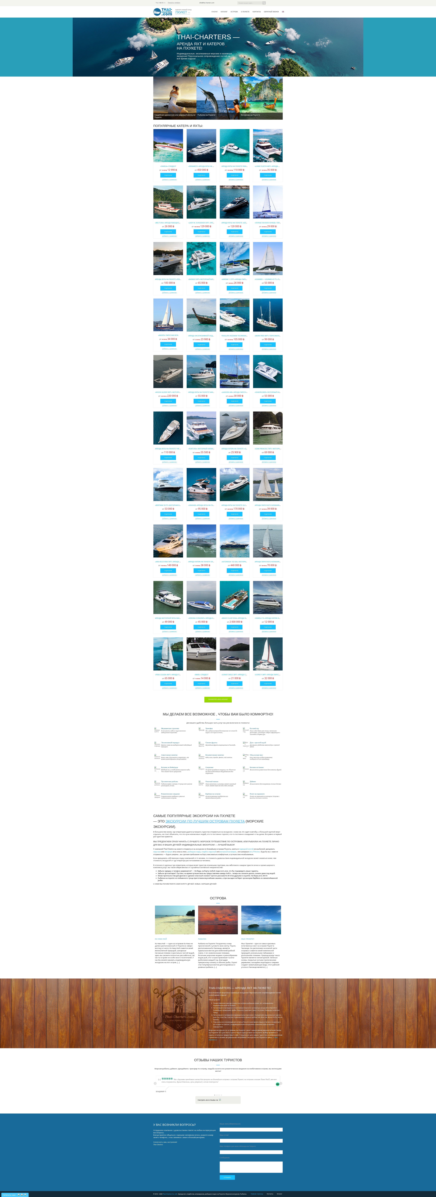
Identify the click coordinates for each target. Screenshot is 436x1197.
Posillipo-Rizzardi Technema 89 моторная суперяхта (244, 336)
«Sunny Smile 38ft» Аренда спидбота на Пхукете (242, 675)
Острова (234, 12)
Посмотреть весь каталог (218, 699)
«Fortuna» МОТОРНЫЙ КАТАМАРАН (202, 449)
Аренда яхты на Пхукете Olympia (236, 505)
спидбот (204, 852)
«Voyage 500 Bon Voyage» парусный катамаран (275, 223)
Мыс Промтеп (247, 939)
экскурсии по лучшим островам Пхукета (205, 821)
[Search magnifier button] (264, 3)
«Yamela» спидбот (168, 166)
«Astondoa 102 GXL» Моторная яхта (237, 562)
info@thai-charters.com (206, 3)
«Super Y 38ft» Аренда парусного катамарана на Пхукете (279, 675)
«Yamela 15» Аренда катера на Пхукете (271, 618)
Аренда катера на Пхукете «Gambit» (237, 449)
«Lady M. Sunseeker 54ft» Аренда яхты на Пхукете (209, 223)
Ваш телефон (238, 1146)
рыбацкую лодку (194, 852)
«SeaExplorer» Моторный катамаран (271, 392)
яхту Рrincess (254, 852)
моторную (168, 852)
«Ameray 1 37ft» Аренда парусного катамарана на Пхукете (247, 279)
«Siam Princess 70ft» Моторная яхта (270, 449)
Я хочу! (215, 12)
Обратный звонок (271, 12)
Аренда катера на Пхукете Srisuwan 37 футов (207, 562)
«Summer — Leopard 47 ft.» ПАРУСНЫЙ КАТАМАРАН (275, 279)
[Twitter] (271, 3)
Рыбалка (202, 939)
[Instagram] (278, 3)
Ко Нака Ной (161, 939)
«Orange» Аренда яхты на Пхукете (203, 505)
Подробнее (168, 175)
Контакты (257, 12)
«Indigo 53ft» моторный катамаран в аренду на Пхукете (212, 279)
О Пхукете (245, 12)
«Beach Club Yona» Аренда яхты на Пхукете (240, 618)
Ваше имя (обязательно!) (230, 1124)
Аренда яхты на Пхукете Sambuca (202, 392)
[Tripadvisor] (268, 3)
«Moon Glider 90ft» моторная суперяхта (173, 392)
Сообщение (224, 1157)
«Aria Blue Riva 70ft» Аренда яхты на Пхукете (174, 562)
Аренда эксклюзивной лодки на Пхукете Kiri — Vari (211, 336)
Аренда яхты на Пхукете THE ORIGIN (170, 449)
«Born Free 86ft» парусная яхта (268, 336)
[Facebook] (274, 3)
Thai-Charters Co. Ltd (170, 1194)
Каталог (224, 12)
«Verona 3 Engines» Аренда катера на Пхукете (208, 618)
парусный (212, 852)
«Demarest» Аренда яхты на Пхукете (203, 166)
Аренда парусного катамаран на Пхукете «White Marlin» (279, 505)
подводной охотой (246, 849)
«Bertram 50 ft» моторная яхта (168, 505)
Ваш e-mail (224, 1135)
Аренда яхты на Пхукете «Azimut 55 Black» (240, 223)
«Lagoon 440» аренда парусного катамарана (241, 392)
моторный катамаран (228, 852)
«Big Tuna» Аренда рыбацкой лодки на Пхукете (175, 223)
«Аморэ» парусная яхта (168, 335)
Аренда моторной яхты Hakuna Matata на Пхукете (177, 618)
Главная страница (257, 1194)
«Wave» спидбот (201, 675)
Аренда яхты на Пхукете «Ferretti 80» (171, 279)
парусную (157, 852)
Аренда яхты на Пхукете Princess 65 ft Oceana (241, 166)
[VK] (281, 3)
